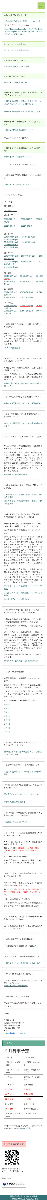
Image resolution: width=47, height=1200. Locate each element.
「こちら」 (8, 164)
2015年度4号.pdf (10, 297)
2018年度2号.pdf (28, 236)
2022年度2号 (26, 219)
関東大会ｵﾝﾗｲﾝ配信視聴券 (14, 802)
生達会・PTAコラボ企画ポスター (17, 599)
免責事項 (33, 1196)
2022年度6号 (26, 225)
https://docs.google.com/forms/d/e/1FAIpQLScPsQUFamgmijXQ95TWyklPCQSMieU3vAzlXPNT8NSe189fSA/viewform (23, 31)
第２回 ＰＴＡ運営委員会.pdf (16, 50)
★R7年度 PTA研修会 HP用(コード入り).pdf (22, 21)
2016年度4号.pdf (10, 281)
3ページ (7, 712)
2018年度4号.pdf (11, 242)
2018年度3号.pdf (11, 239)
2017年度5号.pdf (28, 261)
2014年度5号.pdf (26, 311)
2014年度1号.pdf (10, 305)
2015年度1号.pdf (10, 292)
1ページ (7, 704)
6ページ (7, 723)
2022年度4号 (9, 225)
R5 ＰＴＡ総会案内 (12, 347)
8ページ (7, 731)
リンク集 (25, 1196)
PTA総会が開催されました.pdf (16, 66)
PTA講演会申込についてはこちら (17, 822)
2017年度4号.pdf (11, 261)
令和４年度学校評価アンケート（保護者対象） (23, 403)
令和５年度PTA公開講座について (17, 156)
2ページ (7, 708)
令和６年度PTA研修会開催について (18, 130)
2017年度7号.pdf (11, 267)
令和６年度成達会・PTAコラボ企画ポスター (22, 111)
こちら (12, 138)
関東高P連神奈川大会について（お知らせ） (22, 794)
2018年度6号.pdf (11, 244)
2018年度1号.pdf (11, 236)
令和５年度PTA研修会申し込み (16, 184)
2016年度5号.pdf (26, 281)
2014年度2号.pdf (26, 305)
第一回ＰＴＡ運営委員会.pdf (15, 82)
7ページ (7, 727)
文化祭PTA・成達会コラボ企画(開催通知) (21, 660)
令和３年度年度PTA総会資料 (16, 985)
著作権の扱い (15, 1196)
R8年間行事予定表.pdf (24, 1128)
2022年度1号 (9, 219)
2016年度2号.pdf (26, 276)
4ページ (7, 716)
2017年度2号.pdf (28, 255)
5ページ (7, 720)
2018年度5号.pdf (28, 242)
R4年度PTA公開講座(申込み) (16, 474)
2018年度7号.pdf (11, 247)
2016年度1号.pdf (10, 276)
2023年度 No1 (10, 210)
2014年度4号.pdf (10, 311)
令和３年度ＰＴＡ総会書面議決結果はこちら (22, 963)
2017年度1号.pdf (11, 255)
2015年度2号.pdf (26, 292)
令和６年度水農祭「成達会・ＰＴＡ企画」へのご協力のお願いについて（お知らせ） (23, 102)
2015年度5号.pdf (26, 297)
